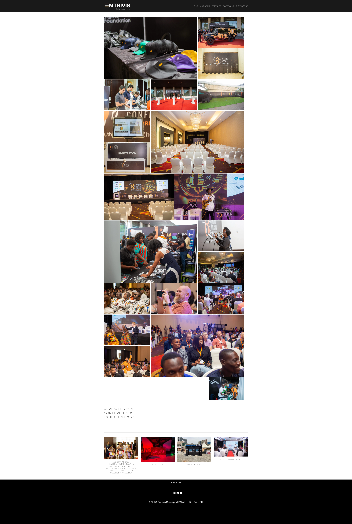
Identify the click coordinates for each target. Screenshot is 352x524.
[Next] (248, 457)
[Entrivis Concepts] (118, 6)
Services (216, 6)
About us (205, 6)
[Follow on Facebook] (171, 493)
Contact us (242, 6)
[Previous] (104, 457)
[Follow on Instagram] (174, 493)
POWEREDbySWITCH (190, 502)
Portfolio (228, 6)
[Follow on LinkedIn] (178, 493)
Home (195, 6)
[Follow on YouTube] (181, 493)
